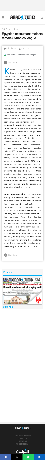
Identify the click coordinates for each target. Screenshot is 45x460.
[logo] (22, 18)
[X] (17, 457)
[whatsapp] (28, 457)
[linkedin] (39, 457)
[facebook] (6, 457)
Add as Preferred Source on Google (21, 55)
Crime (16, 29)
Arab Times (6, 29)
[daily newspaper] (22, 291)
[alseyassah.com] (22, 451)
